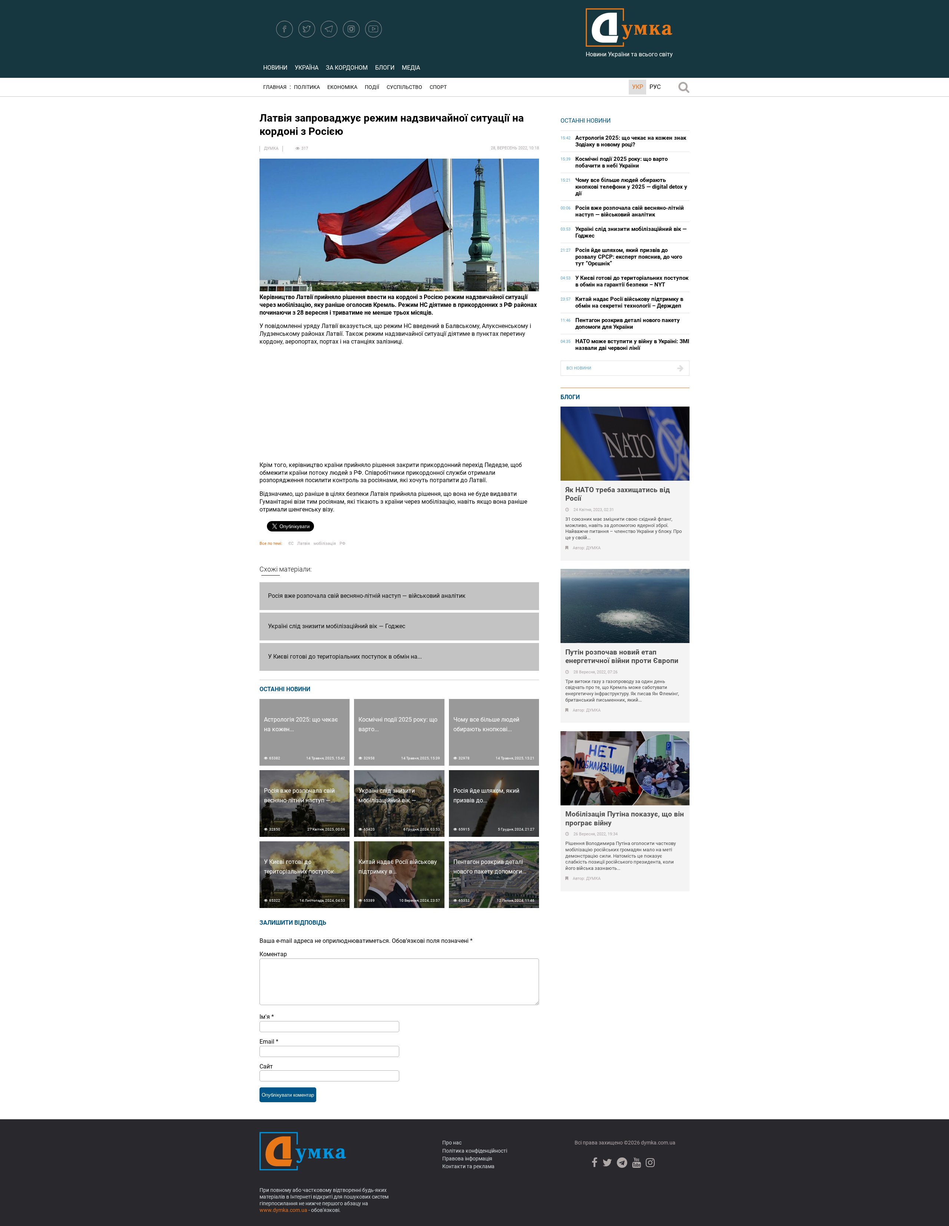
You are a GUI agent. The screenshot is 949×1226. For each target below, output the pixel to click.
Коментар (273, 954)
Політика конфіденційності (474, 1151)
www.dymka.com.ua (283, 1210)
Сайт (266, 1066)
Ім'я (266, 1016)
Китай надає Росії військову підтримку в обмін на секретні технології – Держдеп (629, 302)
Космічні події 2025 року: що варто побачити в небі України (621, 162)
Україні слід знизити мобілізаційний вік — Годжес (336, 626)
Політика (307, 87)
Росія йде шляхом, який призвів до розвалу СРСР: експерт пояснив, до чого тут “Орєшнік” (628, 257)
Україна (306, 67)
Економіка (342, 87)
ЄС (291, 543)
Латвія (303, 543)
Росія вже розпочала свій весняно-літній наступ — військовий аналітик (367, 595)
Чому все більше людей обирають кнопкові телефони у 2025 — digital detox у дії (631, 187)
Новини (275, 67)
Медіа (411, 67)
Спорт (438, 87)
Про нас (452, 1143)
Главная (275, 87)
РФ (342, 543)
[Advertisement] (399, 403)
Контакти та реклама (468, 1166)
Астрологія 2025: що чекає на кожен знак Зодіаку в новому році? (630, 141)
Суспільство (404, 87)
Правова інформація (467, 1159)
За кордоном (347, 67)
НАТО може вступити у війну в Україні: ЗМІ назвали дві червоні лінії (632, 344)
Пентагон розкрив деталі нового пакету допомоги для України (627, 323)
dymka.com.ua (657, 1143)
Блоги (384, 67)
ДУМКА (271, 148)
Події (372, 87)
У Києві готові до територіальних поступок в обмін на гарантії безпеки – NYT (631, 281)
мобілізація (325, 543)
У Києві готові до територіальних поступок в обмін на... (345, 656)
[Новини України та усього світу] (629, 43)
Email (268, 1041)
